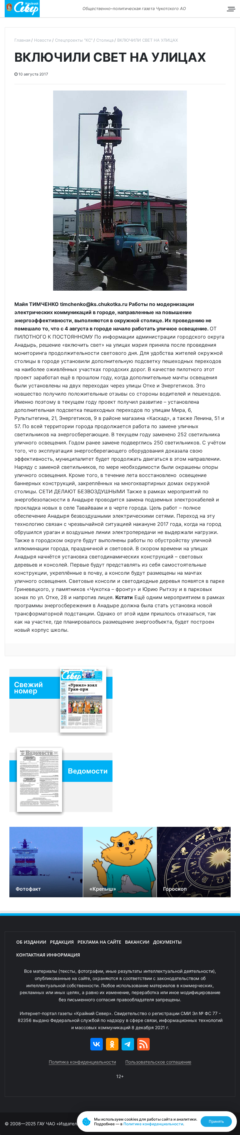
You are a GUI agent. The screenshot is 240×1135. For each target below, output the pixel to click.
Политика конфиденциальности (82, 1062)
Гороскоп (175, 889)
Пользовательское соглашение (158, 1062)
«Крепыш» (102, 889)
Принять (216, 1121)
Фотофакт (28, 889)
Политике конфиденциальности (153, 1124)
